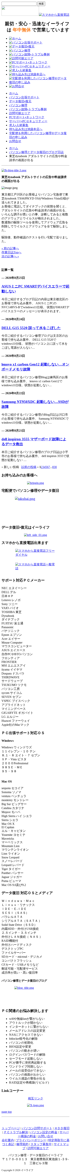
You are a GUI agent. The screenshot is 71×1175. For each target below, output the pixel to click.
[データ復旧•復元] (35, 535)
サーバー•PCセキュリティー (28, 121)
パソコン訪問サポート (37, 1128)
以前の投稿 (28, 467)
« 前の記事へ (10, 248)
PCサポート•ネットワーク (26, 117)
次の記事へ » (10, 256)
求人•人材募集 (18, 125)
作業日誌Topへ (11, 252)
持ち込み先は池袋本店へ (25, 129)
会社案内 (8, 1140)
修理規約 (22, 1144)
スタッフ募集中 (41, 1144)
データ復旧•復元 (20, 101)
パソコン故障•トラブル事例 (28, 109)
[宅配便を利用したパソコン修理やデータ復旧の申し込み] (35, 509)
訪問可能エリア (19, 113)
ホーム (13, 93)
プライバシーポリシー (31, 1140)
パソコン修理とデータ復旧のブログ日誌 (36, 152)
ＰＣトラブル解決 (16, 1132)
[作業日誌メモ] (14, 170)
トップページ (11, 1128)
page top (7, 1111)
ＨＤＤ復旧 (61, 1128)
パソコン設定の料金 (43, 1132)
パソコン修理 (18, 105)
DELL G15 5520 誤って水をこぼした (31, 328)
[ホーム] (20, 14)
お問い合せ (45, 1136)
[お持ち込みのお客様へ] (35, 483)
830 (54, 467)
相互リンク (35, 1098)
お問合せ (15, 141)
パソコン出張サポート (24, 97)
